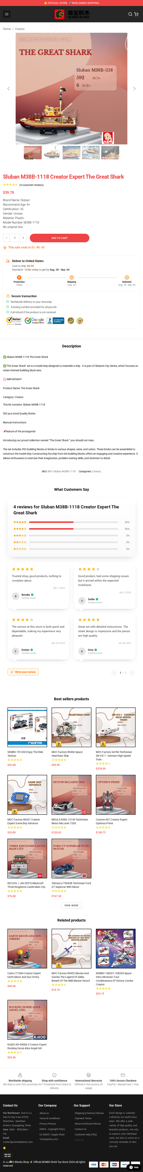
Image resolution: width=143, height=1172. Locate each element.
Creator (20, 29)
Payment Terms (83, 1118)
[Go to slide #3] (71, 152)
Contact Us (80, 1129)
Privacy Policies (47, 1123)
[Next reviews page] (132, 672)
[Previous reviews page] (114, 672)
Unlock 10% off (7, 1155)
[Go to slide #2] (52, 152)
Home (7, 29)
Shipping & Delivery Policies (89, 1113)
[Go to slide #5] (110, 152)
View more (71, 905)
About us (44, 1113)
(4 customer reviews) (31, 184)
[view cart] (136, 14)
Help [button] (136, 1167)
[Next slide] (134, 88)
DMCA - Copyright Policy (52, 1129)
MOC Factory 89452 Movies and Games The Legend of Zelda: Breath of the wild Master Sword (71, 977)
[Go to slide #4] (91, 152)
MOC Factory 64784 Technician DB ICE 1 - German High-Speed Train (114, 756)
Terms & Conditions (49, 1118)
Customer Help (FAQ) (86, 1134)
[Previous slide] (9, 88)
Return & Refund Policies (88, 1123)
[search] (130, 14)
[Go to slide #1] (33, 152)
